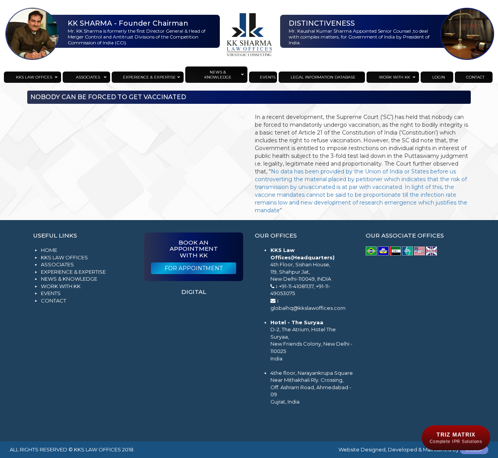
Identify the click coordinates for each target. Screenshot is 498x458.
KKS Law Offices (64, 257)
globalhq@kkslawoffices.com (307, 308)
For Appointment (194, 268)
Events (51, 293)
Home (49, 250)
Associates (57, 264)
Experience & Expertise (73, 272)
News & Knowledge (69, 279)
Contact (53, 300)
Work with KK (61, 286)
